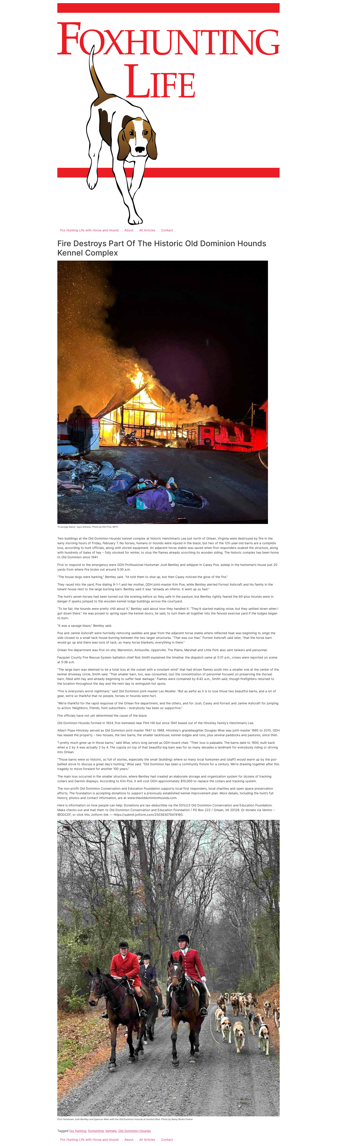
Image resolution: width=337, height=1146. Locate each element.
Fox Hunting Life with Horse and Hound (89, 230)
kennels (111, 1131)
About (128, 230)
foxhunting (96, 1131)
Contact (167, 230)
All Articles (147, 230)
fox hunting (77, 1131)
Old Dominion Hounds (134, 1131)
